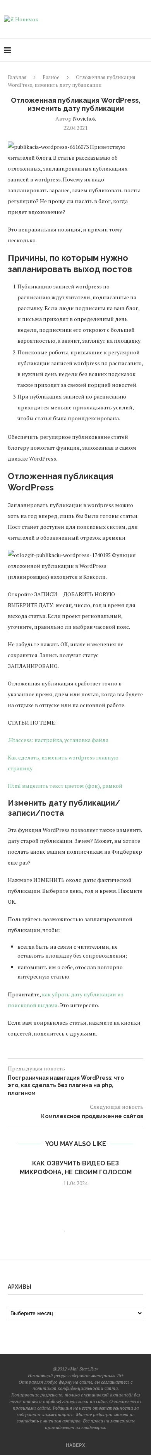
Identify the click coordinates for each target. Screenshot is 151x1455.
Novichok (84, 118)
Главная (17, 77)
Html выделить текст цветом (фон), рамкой (65, 785)
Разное (51, 77)
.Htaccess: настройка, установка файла (58, 740)
